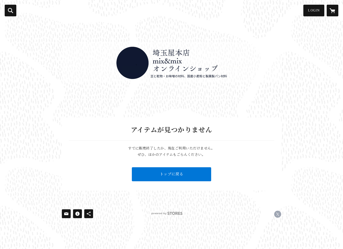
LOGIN (314, 10)
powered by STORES (167, 213)
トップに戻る (171, 174)
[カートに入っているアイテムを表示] (332, 10)
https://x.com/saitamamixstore (277, 214)
